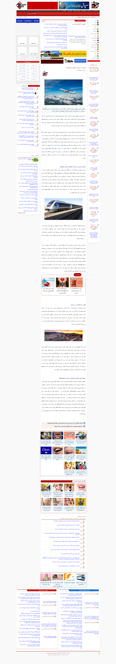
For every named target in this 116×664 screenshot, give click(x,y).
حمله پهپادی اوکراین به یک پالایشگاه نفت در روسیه (71, 618)
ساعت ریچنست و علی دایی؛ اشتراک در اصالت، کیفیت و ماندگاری (25, 92)
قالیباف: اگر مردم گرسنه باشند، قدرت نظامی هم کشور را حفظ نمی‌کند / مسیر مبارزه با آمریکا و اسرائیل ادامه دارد (72, 626)
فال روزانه (22, 53)
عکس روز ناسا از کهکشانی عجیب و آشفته (93, 169)
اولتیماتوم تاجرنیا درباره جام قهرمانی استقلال (30, 613)
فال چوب (31, 58)
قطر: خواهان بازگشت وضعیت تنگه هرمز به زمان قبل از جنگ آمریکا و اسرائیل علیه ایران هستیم (72, 605)
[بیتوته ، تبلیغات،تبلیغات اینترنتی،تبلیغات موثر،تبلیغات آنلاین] (42, 5)
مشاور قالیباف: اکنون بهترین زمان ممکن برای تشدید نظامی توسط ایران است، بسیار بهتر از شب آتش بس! (71, 646)
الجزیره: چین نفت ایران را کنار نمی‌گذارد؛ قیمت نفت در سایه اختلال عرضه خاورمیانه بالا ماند (71, 598)
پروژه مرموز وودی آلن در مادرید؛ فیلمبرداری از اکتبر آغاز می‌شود (49, 602)
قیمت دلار (35, 70)
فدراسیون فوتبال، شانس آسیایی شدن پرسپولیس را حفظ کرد (66, 520)
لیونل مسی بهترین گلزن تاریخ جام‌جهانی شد (70, 553)
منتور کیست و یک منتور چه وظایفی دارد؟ (29, 179)
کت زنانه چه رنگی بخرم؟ (62, 44)
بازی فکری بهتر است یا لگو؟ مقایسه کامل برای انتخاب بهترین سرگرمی (26, 136)
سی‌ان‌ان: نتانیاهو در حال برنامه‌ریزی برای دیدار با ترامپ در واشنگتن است (64, 537)
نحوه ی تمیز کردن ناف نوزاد (32, 181)
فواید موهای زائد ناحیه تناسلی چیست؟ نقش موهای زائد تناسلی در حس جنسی (28, 192)
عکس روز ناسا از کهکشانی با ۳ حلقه (94, 118)
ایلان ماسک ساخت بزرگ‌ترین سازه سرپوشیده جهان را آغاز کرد (26, 120)
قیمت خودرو (34, 64)
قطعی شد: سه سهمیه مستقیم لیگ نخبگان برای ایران (68, 525)
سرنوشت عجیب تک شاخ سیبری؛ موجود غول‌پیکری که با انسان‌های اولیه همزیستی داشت (94, 235)
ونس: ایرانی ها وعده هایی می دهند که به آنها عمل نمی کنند (67, 529)
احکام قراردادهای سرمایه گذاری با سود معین (28, 164)
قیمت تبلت (35, 76)
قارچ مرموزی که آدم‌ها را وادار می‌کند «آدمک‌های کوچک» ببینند (94, 143)
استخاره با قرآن (33, 53)
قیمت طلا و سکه (33, 67)
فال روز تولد (25, 58)
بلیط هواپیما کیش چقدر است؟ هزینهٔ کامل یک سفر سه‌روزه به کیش (77, 37)
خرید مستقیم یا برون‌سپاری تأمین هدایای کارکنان (57, 42)
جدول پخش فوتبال (21, 73)
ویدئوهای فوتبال (22, 67)
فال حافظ (33, 43)
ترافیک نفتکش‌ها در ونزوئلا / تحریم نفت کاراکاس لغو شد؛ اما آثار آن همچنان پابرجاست (71, 594)
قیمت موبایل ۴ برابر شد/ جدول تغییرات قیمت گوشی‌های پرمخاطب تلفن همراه (91, 632)
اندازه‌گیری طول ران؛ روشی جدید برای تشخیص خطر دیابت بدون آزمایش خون (30, 645)
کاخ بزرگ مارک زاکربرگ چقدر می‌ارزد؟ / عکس (57, 31)
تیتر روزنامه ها (34, 79)
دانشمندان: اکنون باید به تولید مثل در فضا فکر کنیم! (94, 220)
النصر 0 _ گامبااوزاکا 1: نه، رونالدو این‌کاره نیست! (69, 566)
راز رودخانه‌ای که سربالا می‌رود (94, 156)
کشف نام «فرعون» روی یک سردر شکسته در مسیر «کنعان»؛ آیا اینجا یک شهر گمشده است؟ (26, 102)
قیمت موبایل (34, 73)
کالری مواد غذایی (22, 70)
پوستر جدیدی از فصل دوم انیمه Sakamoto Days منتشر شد (50, 637)
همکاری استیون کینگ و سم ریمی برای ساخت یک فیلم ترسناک (66, 545)
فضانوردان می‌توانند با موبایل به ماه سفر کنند (93, 208)
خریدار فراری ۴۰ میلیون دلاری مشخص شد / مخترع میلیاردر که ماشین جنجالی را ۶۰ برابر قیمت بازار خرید (25, 97)
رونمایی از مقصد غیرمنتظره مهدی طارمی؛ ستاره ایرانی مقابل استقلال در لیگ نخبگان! (29, 622)
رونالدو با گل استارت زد (35, 611)
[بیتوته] (21, 8)
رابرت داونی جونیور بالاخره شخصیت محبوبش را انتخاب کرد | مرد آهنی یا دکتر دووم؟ (30, 594)
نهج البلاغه (23, 76)
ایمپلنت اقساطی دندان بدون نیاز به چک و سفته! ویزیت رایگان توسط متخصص (65, 423)
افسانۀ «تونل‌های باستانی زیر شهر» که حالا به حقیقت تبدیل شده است (64, 549)
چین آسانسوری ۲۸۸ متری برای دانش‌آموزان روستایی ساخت (27, 88)
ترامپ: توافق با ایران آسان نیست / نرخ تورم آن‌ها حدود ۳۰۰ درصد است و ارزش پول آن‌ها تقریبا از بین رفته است (91, 618)
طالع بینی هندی (36, 58)
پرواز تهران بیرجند (61, 145)
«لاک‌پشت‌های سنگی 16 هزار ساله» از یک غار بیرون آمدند (55, 33)
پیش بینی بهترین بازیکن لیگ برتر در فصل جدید (30, 619)
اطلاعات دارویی (22, 64)
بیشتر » (43, 21)
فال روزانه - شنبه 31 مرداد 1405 (31, 210)
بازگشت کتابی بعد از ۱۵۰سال (27, 127)
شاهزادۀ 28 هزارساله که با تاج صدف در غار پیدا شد (93, 130)
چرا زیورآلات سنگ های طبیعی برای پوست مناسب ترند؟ (93, 92)
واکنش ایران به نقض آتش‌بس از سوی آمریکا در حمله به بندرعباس (65, 561)
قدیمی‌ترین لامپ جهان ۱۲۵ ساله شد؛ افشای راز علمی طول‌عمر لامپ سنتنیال (25, 132)
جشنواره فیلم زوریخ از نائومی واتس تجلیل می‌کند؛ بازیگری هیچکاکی (48, 613)
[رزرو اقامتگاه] (63, 54)
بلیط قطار (51, 148)
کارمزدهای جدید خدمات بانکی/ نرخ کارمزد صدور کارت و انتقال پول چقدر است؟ (91, 604)
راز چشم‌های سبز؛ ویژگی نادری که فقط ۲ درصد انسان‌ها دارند (66, 541)
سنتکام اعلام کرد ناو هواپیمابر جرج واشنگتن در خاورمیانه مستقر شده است (72, 612)
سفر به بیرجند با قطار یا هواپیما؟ (76, 67)
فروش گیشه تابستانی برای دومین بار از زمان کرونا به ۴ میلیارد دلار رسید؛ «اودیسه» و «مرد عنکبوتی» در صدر (48, 625)
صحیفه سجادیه (22, 79)
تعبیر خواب (19, 58)
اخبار (98, 17)
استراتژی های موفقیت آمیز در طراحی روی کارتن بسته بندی (93, 78)
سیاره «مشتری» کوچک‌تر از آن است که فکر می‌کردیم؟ (93, 182)
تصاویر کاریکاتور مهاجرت (32, 189)
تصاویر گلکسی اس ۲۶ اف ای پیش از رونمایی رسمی (29, 631)
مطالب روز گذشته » (21, 212)
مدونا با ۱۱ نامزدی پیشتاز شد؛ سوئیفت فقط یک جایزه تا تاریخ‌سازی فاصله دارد (30, 601)
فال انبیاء (22, 43)
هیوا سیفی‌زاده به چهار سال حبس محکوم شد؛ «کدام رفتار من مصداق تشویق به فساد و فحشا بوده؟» (29, 598)
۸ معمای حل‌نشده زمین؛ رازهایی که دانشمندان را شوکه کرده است (94, 105)
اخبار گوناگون (93, 17)
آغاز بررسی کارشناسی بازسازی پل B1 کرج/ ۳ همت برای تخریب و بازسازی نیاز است (71, 615)
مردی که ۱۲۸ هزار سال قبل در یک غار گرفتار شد (94, 195)
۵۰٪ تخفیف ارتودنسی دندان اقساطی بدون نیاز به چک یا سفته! (68, 426)
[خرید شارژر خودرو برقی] (75, 61)
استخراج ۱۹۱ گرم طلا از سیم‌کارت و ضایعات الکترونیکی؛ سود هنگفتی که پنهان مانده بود (55, 36)
